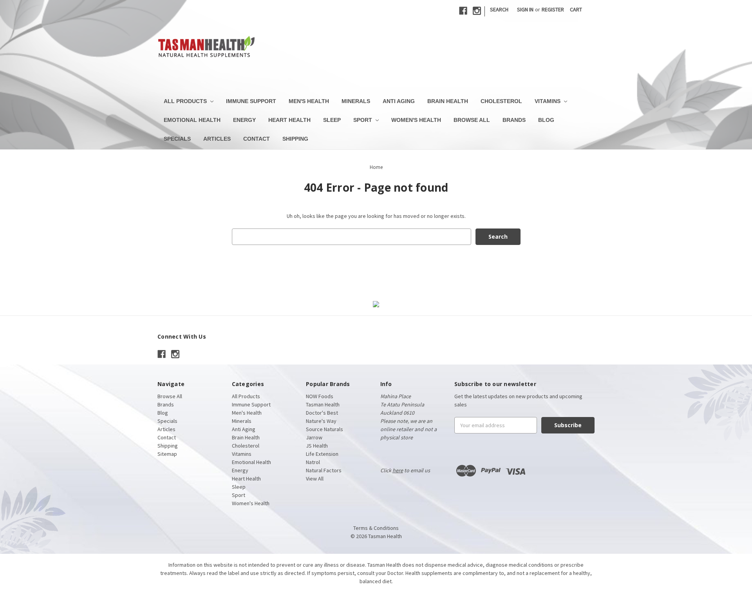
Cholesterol (501, 101)
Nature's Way (321, 420)
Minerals (356, 101)
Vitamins (548, 101)
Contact (256, 139)
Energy (244, 120)
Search (499, 9)
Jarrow (314, 437)
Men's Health (309, 101)
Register (553, 9)
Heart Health (289, 120)
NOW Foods (319, 396)
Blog (546, 120)
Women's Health (416, 120)
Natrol (313, 462)
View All (315, 478)
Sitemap (167, 453)
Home (376, 167)
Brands (514, 120)
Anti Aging (399, 101)
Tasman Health (323, 404)
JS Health (317, 445)
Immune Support (251, 101)
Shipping (295, 139)
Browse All (472, 120)
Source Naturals (324, 429)
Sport (363, 120)
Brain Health (447, 101)
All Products (186, 101)
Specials (177, 139)
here (397, 470)
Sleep (332, 120)
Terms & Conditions (376, 527)
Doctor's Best (322, 412)
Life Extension (322, 453)
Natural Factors (324, 470)
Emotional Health (192, 120)
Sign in (525, 9)
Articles (217, 139)
